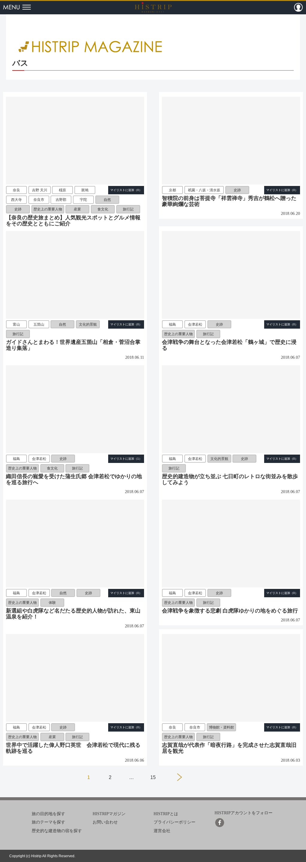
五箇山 (38, 324)
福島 (172, 324)
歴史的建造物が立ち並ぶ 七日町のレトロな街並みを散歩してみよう (230, 479)
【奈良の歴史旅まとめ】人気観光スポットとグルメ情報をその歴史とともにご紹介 (73, 221)
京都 (172, 190)
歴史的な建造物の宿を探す (57, 831)
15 (153, 777)
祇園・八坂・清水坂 (204, 190)
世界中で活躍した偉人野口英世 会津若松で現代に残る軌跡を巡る (73, 748)
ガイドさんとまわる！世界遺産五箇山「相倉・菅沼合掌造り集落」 (73, 345)
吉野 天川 (39, 190)
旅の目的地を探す (48, 813)
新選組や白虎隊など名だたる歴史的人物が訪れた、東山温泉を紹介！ (73, 614)
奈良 (16, 190)
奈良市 (38, 200)
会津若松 (195, 324)
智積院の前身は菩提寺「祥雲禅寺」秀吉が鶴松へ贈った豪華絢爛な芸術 (229, 201)
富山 (16, 324)
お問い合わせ (105, 822)
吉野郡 (61, 200)
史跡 (18, 209)
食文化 (102, 209)
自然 (107, 200)
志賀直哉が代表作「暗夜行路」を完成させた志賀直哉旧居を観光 (229, 748)
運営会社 (162, 831)
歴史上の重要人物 (47, 209)
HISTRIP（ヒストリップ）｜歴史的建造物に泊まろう (153, 7)
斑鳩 (84, 190)
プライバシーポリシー (174, 822)
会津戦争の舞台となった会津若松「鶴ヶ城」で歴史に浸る (229, 345)
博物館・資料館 (221, 727)
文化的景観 (88, 324)
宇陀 (83, 200)
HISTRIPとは (166, 813)
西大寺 (16, 200)
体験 (52, 603)
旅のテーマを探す (48, 822)
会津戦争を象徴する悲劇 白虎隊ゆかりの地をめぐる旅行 (230, 611)
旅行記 (128, 209)
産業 (77, 209)
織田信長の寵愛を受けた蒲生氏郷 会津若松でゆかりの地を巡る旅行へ (74, 479)
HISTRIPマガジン (109, 813)
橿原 (62, 190)
